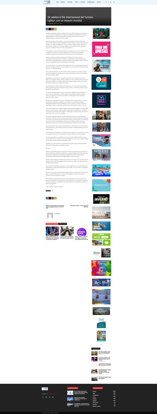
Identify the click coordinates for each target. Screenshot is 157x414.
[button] (113, 2)
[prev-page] (46, 242)
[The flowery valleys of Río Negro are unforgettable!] (94, 353)
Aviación (83, 2)
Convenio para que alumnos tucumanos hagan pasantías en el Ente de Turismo (104, 371)
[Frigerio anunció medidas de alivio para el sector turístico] (67, 231)
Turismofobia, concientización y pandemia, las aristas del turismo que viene (82, 405)
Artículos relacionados (52, 223)
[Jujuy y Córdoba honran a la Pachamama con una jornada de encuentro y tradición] (52, 231)
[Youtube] (110, 2)
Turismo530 (51, 23)
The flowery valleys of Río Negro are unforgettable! (104, 352)
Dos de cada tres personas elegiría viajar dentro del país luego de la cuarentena (81, 392)
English (99, 2)
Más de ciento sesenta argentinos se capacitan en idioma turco (80, 399)
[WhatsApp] (55, 29)
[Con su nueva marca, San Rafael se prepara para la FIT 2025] (94, 359)
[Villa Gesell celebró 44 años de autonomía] (94, 379)
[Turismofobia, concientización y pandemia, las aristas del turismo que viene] (70, 405)
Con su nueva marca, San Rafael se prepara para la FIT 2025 (104, 359)
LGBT (54, 5)
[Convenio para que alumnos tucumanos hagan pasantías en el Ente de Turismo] (94, 371)
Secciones (69, 2)
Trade (76, 2)
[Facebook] (104, 2)
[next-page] (48, 242)
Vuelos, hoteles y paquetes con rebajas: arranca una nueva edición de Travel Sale (81, 238)
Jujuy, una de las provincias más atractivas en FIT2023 (104, 364)
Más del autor (62, 223)
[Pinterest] (52, 29)
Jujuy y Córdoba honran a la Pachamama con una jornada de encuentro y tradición (52, 238)
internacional (90, 2)
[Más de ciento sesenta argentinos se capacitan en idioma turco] (70, 399)
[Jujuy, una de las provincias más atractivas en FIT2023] (94, 365)
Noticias (63, 2)
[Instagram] (106, 2)
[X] (108, 2)
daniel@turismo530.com (52, 393)
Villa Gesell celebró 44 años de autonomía (104, 377)
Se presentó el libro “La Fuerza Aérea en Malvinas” (79, 206)
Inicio (57, 2)
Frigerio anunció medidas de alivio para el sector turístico (67, 237)
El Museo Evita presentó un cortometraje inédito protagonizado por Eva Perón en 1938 (55, 207)
